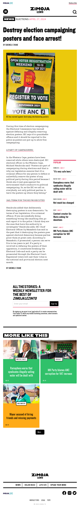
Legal (33, 311)
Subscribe (73, 3)
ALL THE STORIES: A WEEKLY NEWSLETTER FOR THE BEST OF (32, 292)
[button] (40, 10)
